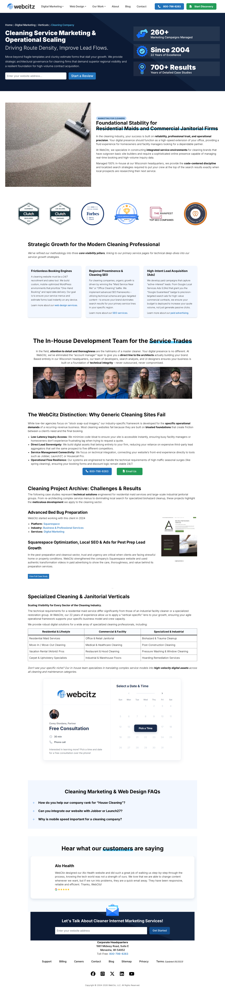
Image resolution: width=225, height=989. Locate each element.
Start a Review (82, 76)
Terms (169, 961)
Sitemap (127, 961)
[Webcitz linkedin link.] (122, 973)
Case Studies (183, 72)
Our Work (98, 6)
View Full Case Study (38, 576)
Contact (141, 6)
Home (9, 24)
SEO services (119, 312)
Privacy (144, 961)
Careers (79, 961)
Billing (62, 961)
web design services (65, 305)
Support (47, 961)
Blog (128, 6)
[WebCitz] (21, 6)
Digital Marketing (51, 6)
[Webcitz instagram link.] (103, 973)
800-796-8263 (118, 953)
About (115, 6)
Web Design (77, 6)
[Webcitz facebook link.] (93, 973)
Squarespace (51, 523)
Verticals (43, 24)
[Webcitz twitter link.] (112, 973)
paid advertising (179, 312)
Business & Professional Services (63, 527)
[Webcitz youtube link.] (131, 973)
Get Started (160, 930)
